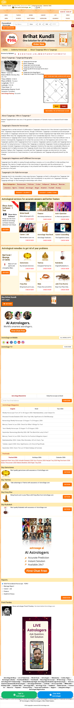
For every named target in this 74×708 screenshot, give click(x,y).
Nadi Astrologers (36, 701)
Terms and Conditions (41, 687)
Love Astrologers (16, 699)
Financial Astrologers (66, 699)
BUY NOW (6, 229)
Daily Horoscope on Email (55, 396)
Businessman (21, 184)
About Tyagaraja (28, 63)
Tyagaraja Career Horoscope (32, 67)
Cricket (38, 184)
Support (53, 687)
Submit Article (61, 685)
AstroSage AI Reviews (35, 683)
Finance (6, 591)
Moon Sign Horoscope (47, 680)
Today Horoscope (37, 5)
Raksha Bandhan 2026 (24, 463)
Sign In (62, 12)
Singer (37, 188)
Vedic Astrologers (42, 699)
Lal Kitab (46, 683)
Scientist (44, 188)
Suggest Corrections (48, 192)
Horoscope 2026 (57, 683)
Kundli (9, 5)
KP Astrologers (25, 701)
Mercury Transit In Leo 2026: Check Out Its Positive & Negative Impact (24, 436)
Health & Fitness (9, 594)
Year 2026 (60, 409)
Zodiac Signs (65, 678)
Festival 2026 (13, 457)
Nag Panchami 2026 (64, 460)
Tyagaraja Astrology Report (31, 72)
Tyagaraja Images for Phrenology (33, 74)
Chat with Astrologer (21, 7)
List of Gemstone (23, 678)
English (12, 409)
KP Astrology (61, 680)
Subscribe (67, 347)
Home (5, 50)
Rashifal (4, 5)
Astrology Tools (41, 685)
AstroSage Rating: (7, 93)
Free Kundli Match (23, 680)
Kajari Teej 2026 (36, 463)
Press (69, 680)
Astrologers (45, 678)
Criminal (21, 188)
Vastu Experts (53, 699)
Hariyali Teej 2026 (52, 460)
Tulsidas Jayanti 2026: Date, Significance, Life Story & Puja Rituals (23, 444)
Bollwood (54, 184)
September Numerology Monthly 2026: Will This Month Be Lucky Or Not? (25, 432)
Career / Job (8, 589)
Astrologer (29, 188)
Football (51, 188)
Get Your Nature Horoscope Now (57, 76)
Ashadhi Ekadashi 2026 (26, 460)
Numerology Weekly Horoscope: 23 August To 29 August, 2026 (22, 420)
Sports (14, 188)
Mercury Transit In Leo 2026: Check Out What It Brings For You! (22, 424)
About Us (10, 687)
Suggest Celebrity (23, 192)
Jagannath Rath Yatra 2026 (10, 460)
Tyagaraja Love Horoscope (31, 65)
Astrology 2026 (29, 685)
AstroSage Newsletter (19, 396)
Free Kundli (34, 680)
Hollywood (45, 184)
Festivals (6, 454)
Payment (18, 687)
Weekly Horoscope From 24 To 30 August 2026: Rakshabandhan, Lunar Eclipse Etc (28, 413)
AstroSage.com (45, 705)
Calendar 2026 (47, 5)
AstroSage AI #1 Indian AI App (10, 681)
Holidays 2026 (36, 457)
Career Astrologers (29, 699)
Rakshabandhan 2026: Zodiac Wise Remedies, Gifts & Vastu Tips (23, 440)
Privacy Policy (27, 687)
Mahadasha (55, 678)
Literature (7, 188)
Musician (62, 184)
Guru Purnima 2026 (40, 460)
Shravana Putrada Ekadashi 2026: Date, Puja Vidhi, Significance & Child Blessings (27, 417)
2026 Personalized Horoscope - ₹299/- (16, 584)
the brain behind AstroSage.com (34, 606)
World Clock (35, 678)
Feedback (52, 685)
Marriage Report (9, 586)
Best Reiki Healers (48, 701)
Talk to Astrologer (20, 695)
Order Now (66, 598)
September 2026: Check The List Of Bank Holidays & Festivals (22, 448)
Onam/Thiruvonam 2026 (9, 463)
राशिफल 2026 (68, 683)
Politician (31, 184)
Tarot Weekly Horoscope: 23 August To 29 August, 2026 (20, 428)
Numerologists (5, 699)
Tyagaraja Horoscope (30, 61)
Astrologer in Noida (8, 680)
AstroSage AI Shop (10, 678)
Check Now (30, 219)
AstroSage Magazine (11, 405)
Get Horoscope (8, 28)
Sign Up (68, 12)
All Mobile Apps (65, 337)
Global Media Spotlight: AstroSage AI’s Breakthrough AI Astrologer (44, 681)
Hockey (58, 188)
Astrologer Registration (37, 689)
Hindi (36, 409)
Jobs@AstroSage (64, 687)
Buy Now (8, 304)
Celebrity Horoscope (19, 50)
